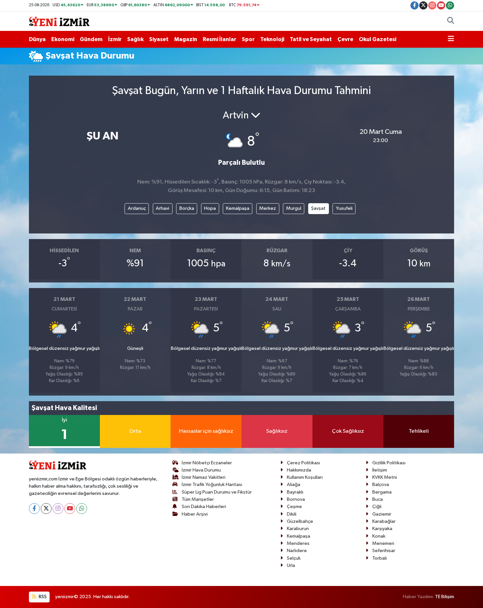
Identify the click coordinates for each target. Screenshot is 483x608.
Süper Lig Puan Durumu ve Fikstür (217, 492)
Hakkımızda (299, 470)
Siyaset (159, 39)
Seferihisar (383, 550)
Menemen (383, 543)
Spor (248, 39)
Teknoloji (272, 39)
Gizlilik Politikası (388, 462)
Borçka (186, 208)
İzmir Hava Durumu (201, 470)
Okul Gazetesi (377, 39)
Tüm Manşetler (198, 499)
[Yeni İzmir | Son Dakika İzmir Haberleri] (59, 20)
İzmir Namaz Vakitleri (203, 477)
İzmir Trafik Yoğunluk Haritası (212, 484)
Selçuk (294, 558)
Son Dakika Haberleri (204, 506)
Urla (291, 565)
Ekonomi (62, 39)
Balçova (380, 484)
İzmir (115, 39)
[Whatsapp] (81, 508)
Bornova (296, 499)
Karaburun (298, 528)
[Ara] (450, 21)
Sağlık (135, 39)
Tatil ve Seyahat (311, 39)
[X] (46, 508)
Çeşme (294, 506)
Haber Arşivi (195, 514)
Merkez (267, 208)
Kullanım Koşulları (305, 477)
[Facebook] (34, 508)
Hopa (210, 208)
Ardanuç (137, 208)
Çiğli (376, 506)
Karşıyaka (382, 528)
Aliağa (293, 484)
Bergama (382, 492)
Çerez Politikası (303, 462)
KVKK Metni (384, 477)
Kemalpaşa (237, 208)
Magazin (185, 39)
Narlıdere (297, 550)
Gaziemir (381, 514)
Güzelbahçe (300, 521)
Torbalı (379, 558)
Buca (377, 499)
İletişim (379, 470)
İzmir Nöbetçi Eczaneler (207, 462)
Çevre (345, 39)
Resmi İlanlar (219, 39)
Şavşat (318, 208)
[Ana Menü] (451, 39)
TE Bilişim (444, 596)
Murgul (293, 208)
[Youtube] (69, 508)
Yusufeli (344, 208)
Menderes (298, 543)
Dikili (291, 514)
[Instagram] (58, 508)
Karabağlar (384, 521)
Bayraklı (295, 492)
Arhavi (162, 208)
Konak (378, 536)
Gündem (91, 39)
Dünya (37, 39)
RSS (42, 596)
